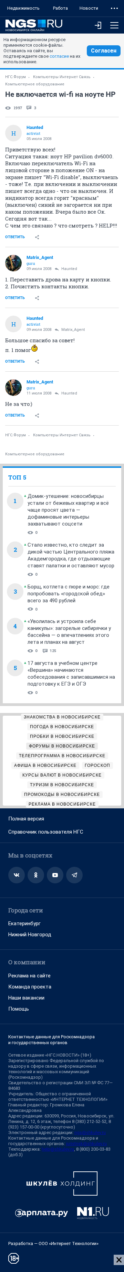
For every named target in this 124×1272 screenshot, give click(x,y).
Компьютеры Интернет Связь (62, 77)
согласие (59, 56)
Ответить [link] (15, 237)
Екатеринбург (24, 923)
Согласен (103, 50)
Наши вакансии (26, 998)
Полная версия (26, 819)
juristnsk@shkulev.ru (86, 1143)
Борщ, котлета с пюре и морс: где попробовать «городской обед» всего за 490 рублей (69, 594)
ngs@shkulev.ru (90, 1132)
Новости (89, 8)
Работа (60, 8)
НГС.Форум (15, 77)
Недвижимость (23, 8)
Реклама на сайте (29, 976)
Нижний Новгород (29, 934)
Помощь (18, 1009)
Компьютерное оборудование (34, 84)
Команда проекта (29, 987)
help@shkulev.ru (58, 1149)
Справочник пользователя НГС (45, 832)
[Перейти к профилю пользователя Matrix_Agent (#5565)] (13, 263)
